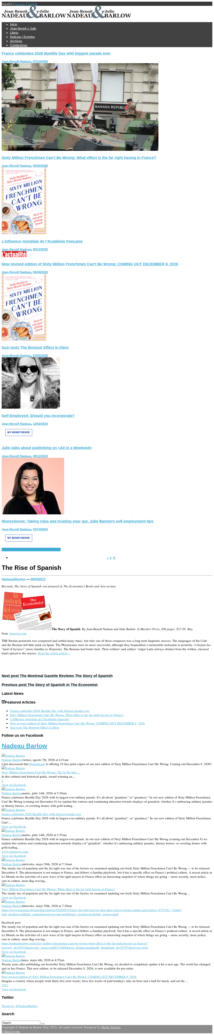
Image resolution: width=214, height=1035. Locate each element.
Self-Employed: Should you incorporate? (38, 416)
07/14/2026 (40, 61)
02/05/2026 (40, 355)
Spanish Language (14, 549)
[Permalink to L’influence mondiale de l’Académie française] (14, 256)
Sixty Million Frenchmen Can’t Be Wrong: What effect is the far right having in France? (79, 158)
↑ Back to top (11, 1031)
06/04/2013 (37, 579)
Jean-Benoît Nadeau (16, 61)
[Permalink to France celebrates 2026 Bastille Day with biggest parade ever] (80, 149)
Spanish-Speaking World (44, 549)
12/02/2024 (40, 424)
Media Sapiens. (111, 1027)
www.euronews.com (15, 851)
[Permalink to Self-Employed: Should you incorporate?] (19, 440)
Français (19, 4)
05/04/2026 (40, 272)
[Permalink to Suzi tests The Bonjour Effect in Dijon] (31, 407)
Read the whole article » (54, 653)
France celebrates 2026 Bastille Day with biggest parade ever (56, 53)
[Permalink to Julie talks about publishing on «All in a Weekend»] (33, 513)
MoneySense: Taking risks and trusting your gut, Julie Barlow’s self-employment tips (77, 521)
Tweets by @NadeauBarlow (20, 1006)
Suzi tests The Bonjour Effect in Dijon (35, 347)
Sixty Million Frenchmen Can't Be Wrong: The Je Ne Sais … (41, 772)
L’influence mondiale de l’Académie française (42, 241)
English (32, 4)
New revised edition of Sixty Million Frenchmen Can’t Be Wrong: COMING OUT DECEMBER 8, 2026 (90, 264)
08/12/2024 (40, 456)
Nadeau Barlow (24, 745)
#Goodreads (37, 764)
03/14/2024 (40, 529)
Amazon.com (18, 633)
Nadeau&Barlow (13, 579)
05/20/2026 (40, 165)
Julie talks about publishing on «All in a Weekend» (47, 448)
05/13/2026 (40, 249)
